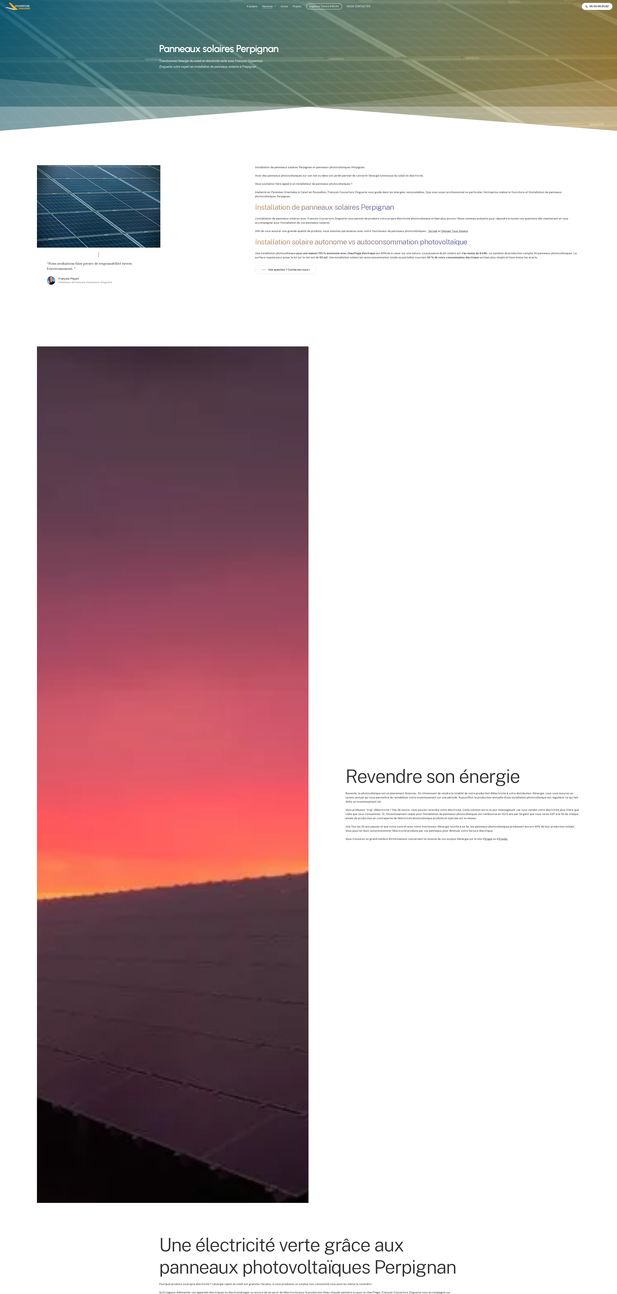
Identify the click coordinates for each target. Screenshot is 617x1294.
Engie (488, 821)
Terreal (432, 231)
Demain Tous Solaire (454, 231)
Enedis (503, 821)
